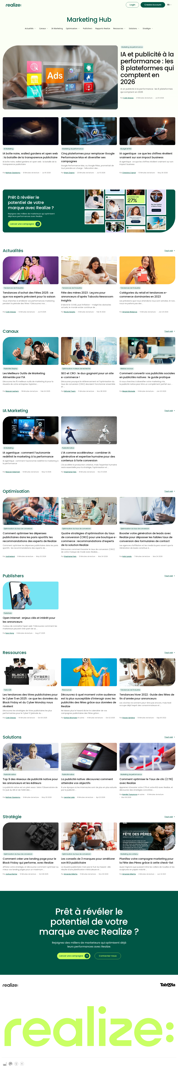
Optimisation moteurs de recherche (76, 368)
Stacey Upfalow (128, 718)
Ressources (66, 690)
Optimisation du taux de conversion (18, 528)
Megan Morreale (128, 391)
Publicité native (68, 448)
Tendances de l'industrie (13, 288)
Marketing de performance (132, 47)
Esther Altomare (70, 718)
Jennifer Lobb (69, 797)
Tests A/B (7, 690)
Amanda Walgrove (129, 312)
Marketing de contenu (129, 854)
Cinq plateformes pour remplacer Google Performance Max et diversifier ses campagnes (88, 157)
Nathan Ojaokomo (13, 173)
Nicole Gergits (69, 312)
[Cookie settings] (22, 1064)
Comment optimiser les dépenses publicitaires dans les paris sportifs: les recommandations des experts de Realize (30, 537)
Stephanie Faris (70, 472)
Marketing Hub (89, 19)
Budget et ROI (126, 149)
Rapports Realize (102, 28)
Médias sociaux (127, 368)
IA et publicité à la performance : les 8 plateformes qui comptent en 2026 (147, 68)
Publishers (87, 28)
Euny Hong (10, 633)
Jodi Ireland (10, 556)
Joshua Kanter (11, 874)
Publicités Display (10, 368)
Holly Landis (127, 556)
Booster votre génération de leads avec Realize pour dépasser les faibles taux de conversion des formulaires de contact (145, 537)
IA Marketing (57, 28)
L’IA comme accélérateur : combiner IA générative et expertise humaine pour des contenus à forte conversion (88, 456)
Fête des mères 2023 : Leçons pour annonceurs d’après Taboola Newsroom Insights (87, 296)
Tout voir (168, 250)
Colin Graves (128, 98)
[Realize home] (13, 5)
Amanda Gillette (70, 874)
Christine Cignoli (129, 173)
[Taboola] (167, 985)
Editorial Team (70, 391)
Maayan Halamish (13, 472)
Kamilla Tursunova (129, 794)
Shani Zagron (69, 173)
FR (168, 4)
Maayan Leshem (12, 391)
